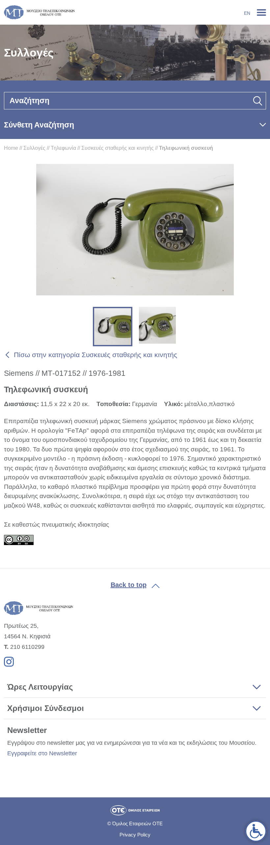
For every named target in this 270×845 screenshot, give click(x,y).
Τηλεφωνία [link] (63, 148)
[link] (255, 831)
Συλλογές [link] (34, 148)
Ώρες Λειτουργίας (40, 686)
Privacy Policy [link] (135, 834)
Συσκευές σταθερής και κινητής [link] (117, 148)
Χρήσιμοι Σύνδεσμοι (45, 708)
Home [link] (11, 148)
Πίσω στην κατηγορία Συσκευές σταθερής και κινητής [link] (95, 354)
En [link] (247, 13)
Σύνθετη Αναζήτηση (39, 125)
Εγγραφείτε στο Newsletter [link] (42, 753)
